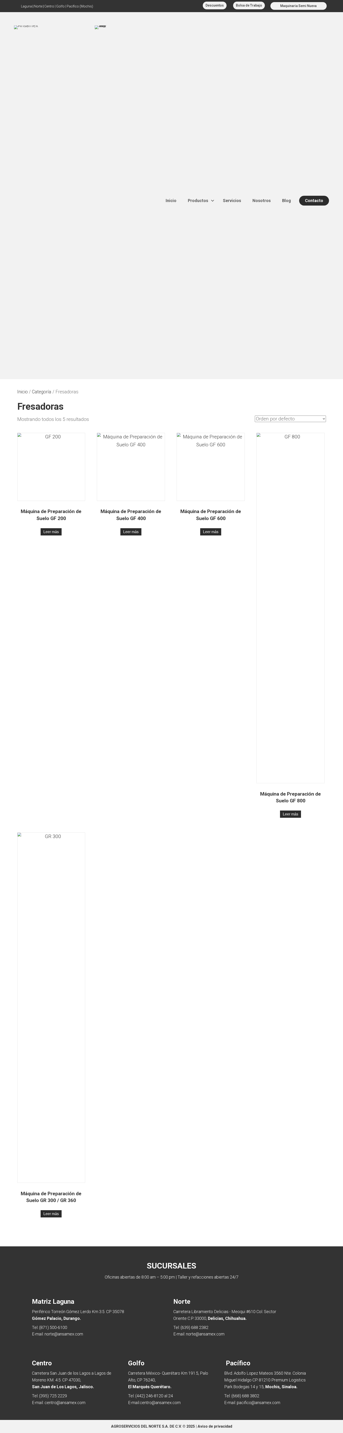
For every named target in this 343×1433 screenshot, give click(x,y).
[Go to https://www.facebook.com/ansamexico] (179, 6)
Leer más (51, 532)
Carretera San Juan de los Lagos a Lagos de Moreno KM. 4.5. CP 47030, (71, 1380)
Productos (198, 200)
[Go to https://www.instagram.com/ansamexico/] (171, 6)
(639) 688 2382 (194, 1327)
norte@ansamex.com (64, 1334)
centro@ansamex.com (65, 1402)
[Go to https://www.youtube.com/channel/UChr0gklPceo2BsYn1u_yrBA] (163, 6)
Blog (286, 200)
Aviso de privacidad (215, 1426)
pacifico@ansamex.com (258, 1402)
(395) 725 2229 (53, 1395)
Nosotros (261, 200)
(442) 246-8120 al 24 (154, 1395)
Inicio (171, 200)
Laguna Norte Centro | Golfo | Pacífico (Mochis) (57, 6)
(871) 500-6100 (53, 1327)
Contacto (314, 200)
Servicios (232, 200)
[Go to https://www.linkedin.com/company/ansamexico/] (187, 6)
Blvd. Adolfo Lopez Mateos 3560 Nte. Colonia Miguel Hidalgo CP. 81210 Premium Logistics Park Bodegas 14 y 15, (265, 1380)
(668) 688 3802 (245, 1395)
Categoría (41, 392)
